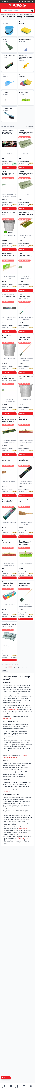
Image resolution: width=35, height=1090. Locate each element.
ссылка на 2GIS (13, 709)
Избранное (24, 1088)
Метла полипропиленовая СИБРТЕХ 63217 (8, 173)
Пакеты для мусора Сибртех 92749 (24, 459)
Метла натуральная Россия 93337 (8, 459)
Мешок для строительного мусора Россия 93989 (25, 132)
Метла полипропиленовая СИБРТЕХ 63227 (24, 337)
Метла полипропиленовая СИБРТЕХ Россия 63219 (9, 378)
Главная (4, 1087)
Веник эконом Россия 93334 (25, 500)
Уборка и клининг (12, 14)
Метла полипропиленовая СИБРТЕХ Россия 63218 (25, 255)
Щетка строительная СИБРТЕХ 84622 (25, 418)
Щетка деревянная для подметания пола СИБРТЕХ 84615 (25, 542)
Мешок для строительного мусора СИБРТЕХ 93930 (9, 624)
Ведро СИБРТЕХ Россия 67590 (25, 377)
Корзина (31, 1088)
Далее (4, 670)
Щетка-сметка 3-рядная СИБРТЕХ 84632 (25, 213)
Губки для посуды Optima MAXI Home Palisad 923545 (7, 583)
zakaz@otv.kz (22, 828)
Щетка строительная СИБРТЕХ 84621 (8, 541)
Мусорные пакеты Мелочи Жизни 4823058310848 (7, 132)
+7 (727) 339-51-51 (22, 838)
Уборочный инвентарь (25, 14)
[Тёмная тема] (32, 1)
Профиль (17, 1087)
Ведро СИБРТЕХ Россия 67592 (9, 336)
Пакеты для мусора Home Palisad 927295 (8, 295)
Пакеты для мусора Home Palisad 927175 (8, 500)
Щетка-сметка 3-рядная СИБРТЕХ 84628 (9, 254)
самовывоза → (7, 718)
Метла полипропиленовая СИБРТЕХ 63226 (24, 296)
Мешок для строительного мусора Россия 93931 (25, 173)
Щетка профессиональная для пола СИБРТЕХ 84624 (9, 419)
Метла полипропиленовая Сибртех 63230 (24, 583)
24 (26, 667)
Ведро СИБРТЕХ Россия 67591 (9, 213)
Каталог (3, 14)
